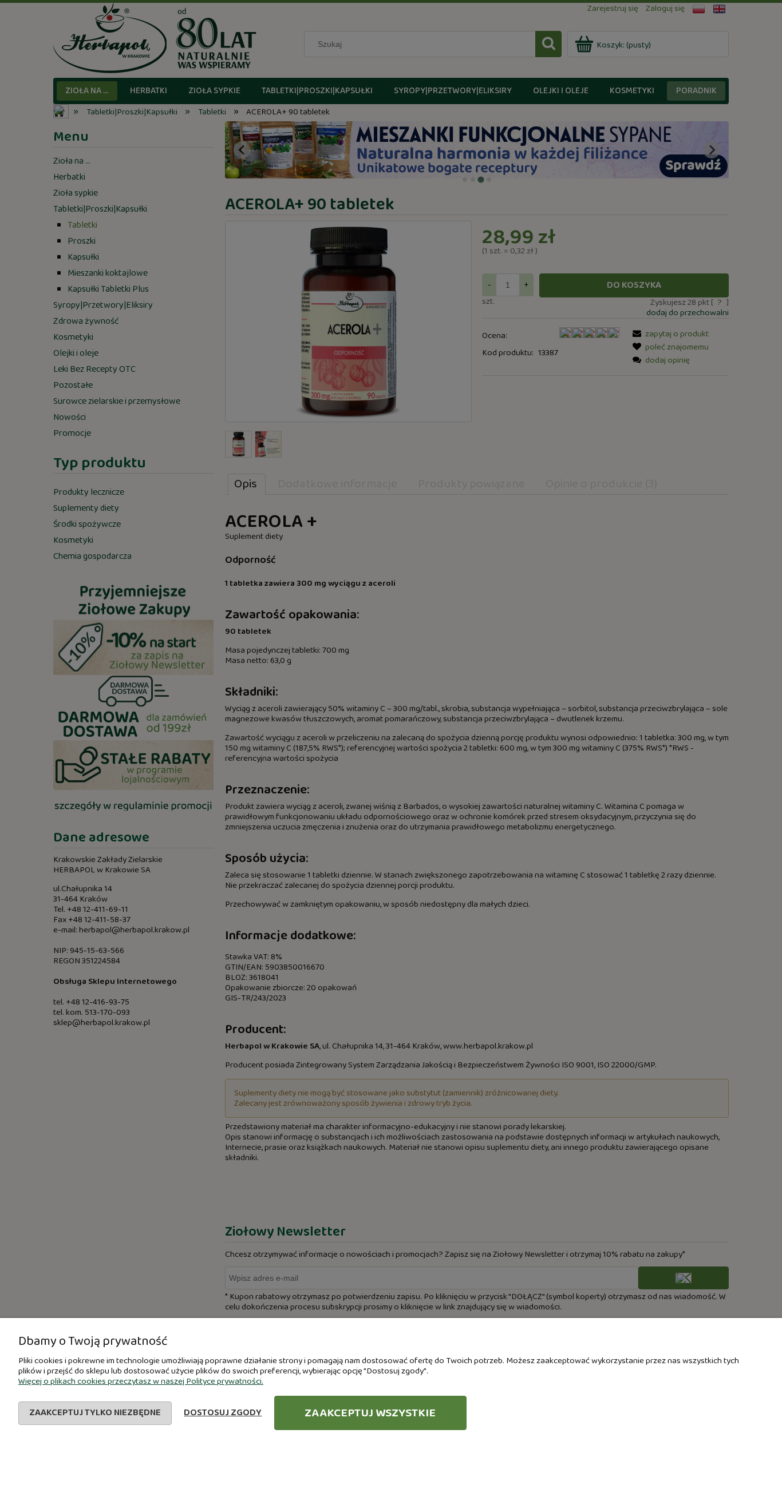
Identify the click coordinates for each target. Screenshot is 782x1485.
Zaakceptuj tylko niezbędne (95, 1412)
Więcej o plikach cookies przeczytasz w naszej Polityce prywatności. (140, 1381)
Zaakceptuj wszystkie (370, 1413)
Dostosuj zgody (223, 1412)
